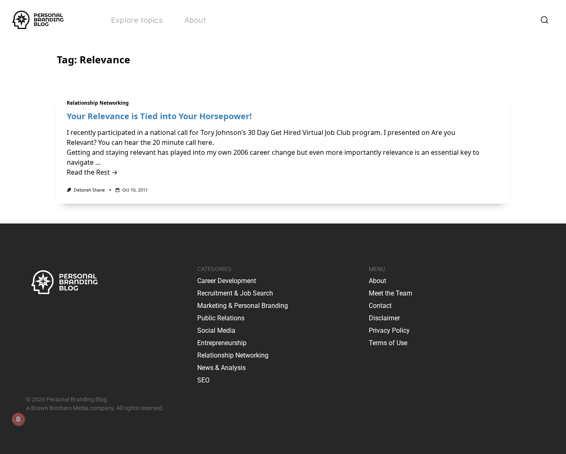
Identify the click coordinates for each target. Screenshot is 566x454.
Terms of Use (388, 343)
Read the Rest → (92, 172)
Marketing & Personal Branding (242, 306)
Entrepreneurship (222, 343)
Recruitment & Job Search (235, 293)
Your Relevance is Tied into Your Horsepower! (159, 116)
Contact (380, 306)
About (195, 20)
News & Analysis (221, 368)
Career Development (226, 281)
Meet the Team (390, 293)
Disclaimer (384, 318)
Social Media (216, 330)
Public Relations (220, 318)
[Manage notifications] (18, 419)
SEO (203, 380)
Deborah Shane (89, 190)
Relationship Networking (98, 102)
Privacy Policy (389, 330)
